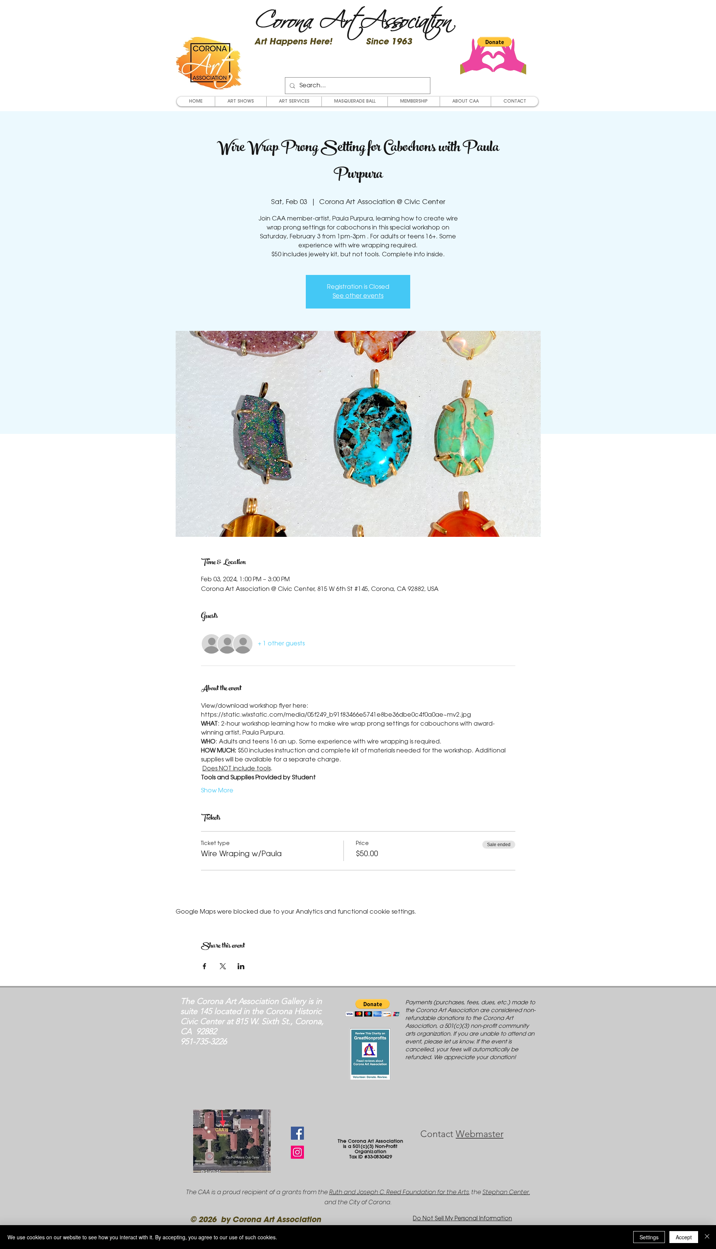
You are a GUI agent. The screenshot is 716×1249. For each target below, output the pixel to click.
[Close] (707, 1237)
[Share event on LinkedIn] (241, 966)
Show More (217, 791)
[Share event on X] (222, 966)
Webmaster (479, 1133)
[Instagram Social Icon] (297, 1152)
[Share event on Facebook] (204, 966)
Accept (684, 1237)
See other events (358, 296)
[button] (494, 42)
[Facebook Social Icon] (297, 1133)
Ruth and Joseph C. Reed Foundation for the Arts (399, 1192)
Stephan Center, (506, 1192)
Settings (649, 1237)
